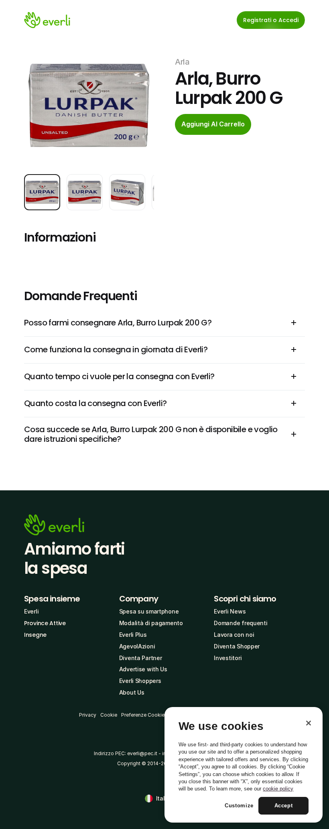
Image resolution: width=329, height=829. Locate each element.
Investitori (228, 657)
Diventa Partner (140, 657)
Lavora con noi (234, 634)
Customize (239, 806)
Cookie (108, 715)
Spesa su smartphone (149, 611)
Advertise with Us (143, 669)
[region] (243, 765)
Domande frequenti (240, 623)
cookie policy (278, 789)
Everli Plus (133, 634)
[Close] (308, 723)
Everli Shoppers (140, 680)
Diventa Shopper (237, 646)
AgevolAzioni (137, 646)
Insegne (35, 635)
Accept (283, 806)
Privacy (87, 715)
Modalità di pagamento (151, 623)
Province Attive (45, 623)
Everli (31, 611)
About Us (131, 692)
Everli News (230, 611)
